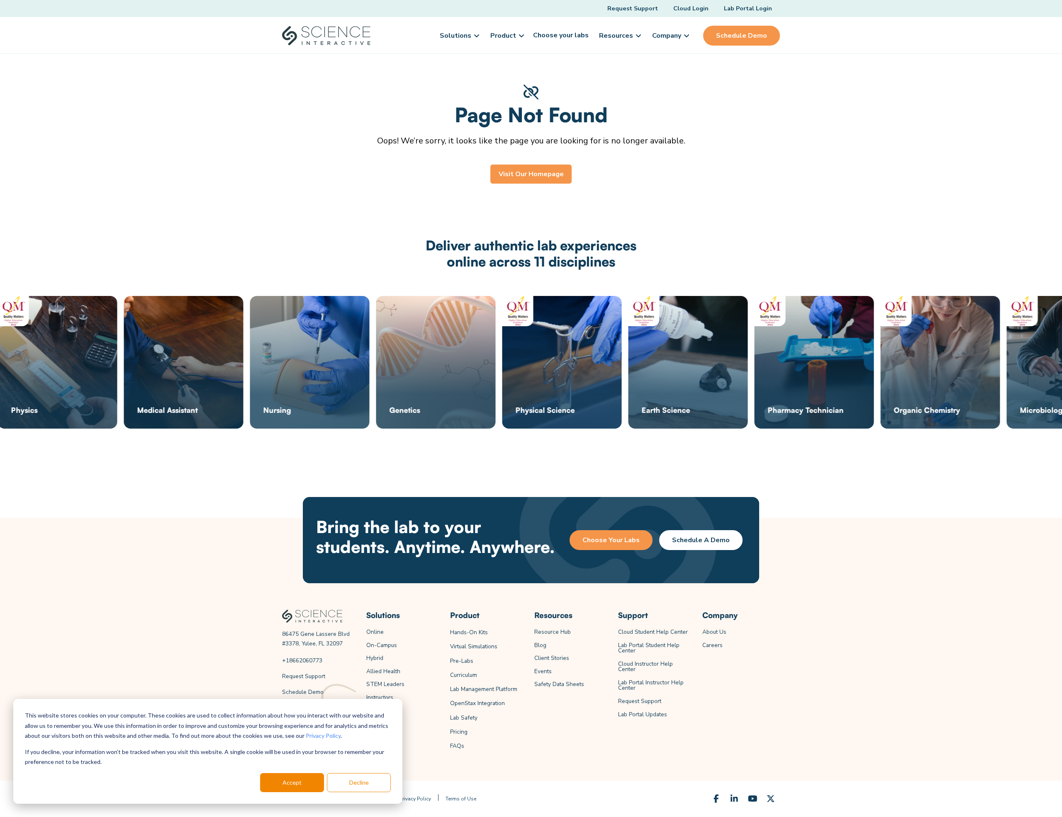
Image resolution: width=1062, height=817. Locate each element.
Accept (292, 782)
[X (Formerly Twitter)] (771, 799)
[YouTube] (752, 799)
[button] (459, 35)
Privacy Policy (323, 735)
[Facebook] (716, 799)
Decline (359, 782)
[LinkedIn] (734, 799)
